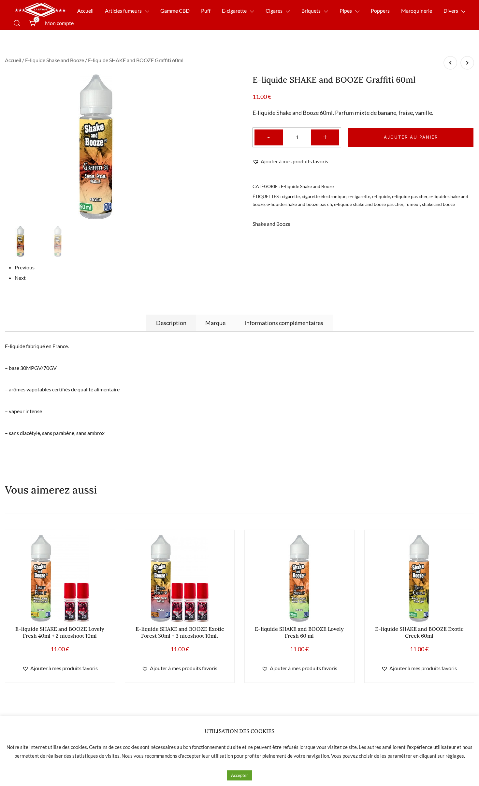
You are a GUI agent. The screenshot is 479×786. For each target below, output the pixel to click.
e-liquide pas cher (410, 196)
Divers (450, 10)
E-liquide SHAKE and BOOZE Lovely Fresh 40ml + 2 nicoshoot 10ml (59, 632)
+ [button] (325, 136)
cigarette (291, 196)
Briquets (311, 10)
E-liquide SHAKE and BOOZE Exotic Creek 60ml (419, 632)
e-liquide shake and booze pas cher (368, 204)
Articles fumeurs (123, 10)
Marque (215, 322)
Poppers (380, 10)
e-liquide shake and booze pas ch (299, 204)
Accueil (85, 10)
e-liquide (381, 196)
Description (171, 322)
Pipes (346, 10)
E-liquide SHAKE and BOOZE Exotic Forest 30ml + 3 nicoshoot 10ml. (180, 632)
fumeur (412, 204)
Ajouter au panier (411, 137)
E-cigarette (234, 10)
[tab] (171, 323)
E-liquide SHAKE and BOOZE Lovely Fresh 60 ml (299, 632)
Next (20, 278)
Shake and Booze (271, 224)
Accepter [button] (239, 775)
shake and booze (438, 204)
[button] (290, 161)
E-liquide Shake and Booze (54, 60)
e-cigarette (359, 196)
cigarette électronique (324, 196)
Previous (25, 267)
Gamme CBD (175, 10)
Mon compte (59, 23)
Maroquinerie (416, 10)
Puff (205, 10)
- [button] (268, 136)
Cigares (274, 10)
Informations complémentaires (283, 322)
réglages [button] (454, 756)
